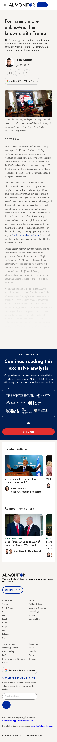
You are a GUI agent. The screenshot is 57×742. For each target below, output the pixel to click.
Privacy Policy (8, 651)
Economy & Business (37, 607)
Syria (4, 637)
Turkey (5, 604)
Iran (4, 611)
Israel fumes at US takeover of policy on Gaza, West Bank (22, 543)
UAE (4, 615)
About (31, 647)
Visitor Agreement (10, 647)
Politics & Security (36, 604)
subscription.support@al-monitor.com (17, 720)
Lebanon (6, 634)
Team (31, 655)
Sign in (52, 5)
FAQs (4, 655)
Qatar (4, 630)
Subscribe (42, 5)
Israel (4, 619)
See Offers (28, 431)
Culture (32, 615)
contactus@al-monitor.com (42, 726)
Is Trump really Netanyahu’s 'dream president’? (20, 480)
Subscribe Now (12, 590)
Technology (34, 611)
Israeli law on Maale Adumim (25, 235)
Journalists (33, 651)
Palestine (6, 622)
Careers (32, 659)
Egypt (4, 626)
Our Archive (34, 619)
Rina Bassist (34, 551)
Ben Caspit (24, 59)
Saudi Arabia (7, 607)
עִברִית (8, 139)
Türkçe (17, 139)
